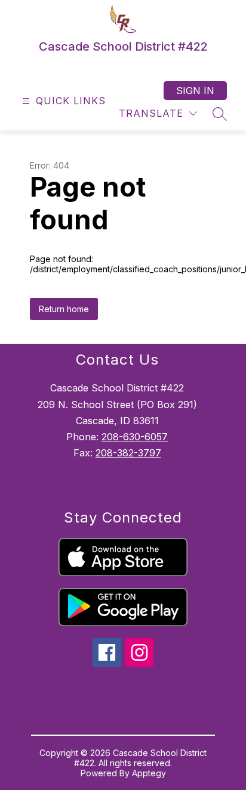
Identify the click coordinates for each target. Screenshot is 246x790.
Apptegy (149, 773)
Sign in (195, 91)
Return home (64, 309)
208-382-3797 (128, 453)
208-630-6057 (135, 437)
